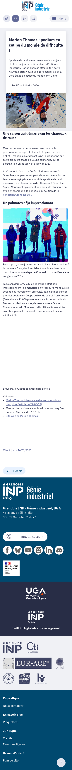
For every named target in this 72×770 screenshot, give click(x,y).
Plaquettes (10, 722)
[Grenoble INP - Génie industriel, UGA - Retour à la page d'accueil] (36, 6)
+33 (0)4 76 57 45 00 (29, 537)
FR (15, 18)
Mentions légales (14, 744)
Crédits (8, 738)
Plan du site (11, 760)
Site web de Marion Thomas (22, 416)
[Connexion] (6, 18)
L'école (18, 471)
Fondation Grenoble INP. (17, 194)
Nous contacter (13, 705)
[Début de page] (62, 762)
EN (24, 18)
